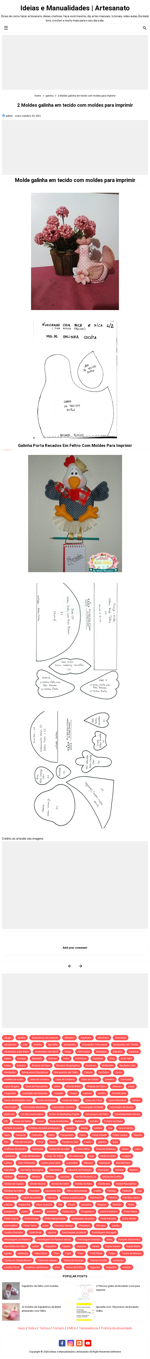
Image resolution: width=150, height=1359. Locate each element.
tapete (8, 1253)
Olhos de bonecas (77, 1190)
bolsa (7, 1065)
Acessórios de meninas (45, 1037)
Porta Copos (11, 1218)
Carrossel (126, 1079)
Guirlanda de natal (59, 1148)
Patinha (112, 1197)
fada (7, 1135)
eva (110, 1128)
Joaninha (9, 1156)
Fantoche (37, 1135)
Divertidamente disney (127, 1114)
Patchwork (96, 1197)
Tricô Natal (96, 1253)
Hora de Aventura (105, 1148)
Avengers (101, 1051)
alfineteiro (103, 1037)
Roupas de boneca (129, 1239)
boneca (21, 1065)
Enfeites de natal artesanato (44, 1128)
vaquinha (111, 1267)
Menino (134, 1169)
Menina (119, 1169)
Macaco (88, 1162)
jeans (138, 1148)
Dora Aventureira (59, 1121)
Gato (115, 1141)
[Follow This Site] (79, 1343)
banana (21, 1058)
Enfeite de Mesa (113, 1121)
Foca (40, 1141)
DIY (6, 1121)
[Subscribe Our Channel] (88, 1343)
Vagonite (95, 1267)
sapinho (81, 1246)
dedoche (9, 1114)
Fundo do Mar (70, 1141)
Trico (80, 1253)
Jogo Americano (30, 1156)
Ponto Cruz (68, 1211)
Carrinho (109, 1079)
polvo (24, 1211)
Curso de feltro (70, 1100)
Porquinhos (87, 1211)
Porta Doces (31, 1218)
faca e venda (125, 1128)
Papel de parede (32, 1197)
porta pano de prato (83, 1218)
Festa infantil (99, 1135)
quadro (116, 1225)
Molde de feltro (60, 1183)
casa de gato (11, 1086)
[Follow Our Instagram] (70, 1343)
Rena (109, 1239)
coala (131, 1086)
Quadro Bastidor (13, 1232)
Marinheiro (55, 1169)
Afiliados (69, 1037)
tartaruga (23, 1253)
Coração (58, 1093)
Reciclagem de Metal (74, 1232)
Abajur (8, 1037)
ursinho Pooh (11, 1267)
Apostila (52, 1044)
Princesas (84, 1225)
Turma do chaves (47, 1260)
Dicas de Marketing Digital (64, 1114)
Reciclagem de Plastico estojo (54, 1239)
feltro (51, 1135)
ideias (125, 1148)
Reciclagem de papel (104, 1232)
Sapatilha (50, 1246)
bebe (66, 1058)
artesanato (70, 1044)
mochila (64, 1176)
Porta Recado (108, 1218)
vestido (126, 1267)
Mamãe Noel (123, 1162)
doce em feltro (22, 1121)
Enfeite (94, 1121)
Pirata (131, 1204)
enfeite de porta (13, 1128)
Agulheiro (86, 1037)
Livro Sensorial (26, 1162)
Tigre (68, 1253)
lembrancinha (108, 1156)
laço (91, 1156)
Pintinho (117, 1204)
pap (139, 1190)
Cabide (88, 1072)
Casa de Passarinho (36, 1086)
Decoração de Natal (92, 1107)
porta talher (10, 1225)
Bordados (10, 1072)
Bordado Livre (127, 1065)
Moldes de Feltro (13, 1190)
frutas (52, 1141)
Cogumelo (10, 1093)
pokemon (9, 1211)
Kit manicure (76, 1156)
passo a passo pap (73, 1197)
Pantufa (126, 1190)
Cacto (118, 1072)
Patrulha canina (131, 1197)
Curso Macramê (117, 1100)
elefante (79, 1121)
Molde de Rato (83, 1183)
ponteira (51, 1211)
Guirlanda (37, 1148)
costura (87, 1093)
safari (35, 1246)
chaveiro (117, 1086)
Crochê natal (119, 1093)
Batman (52, 1058)
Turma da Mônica (131, 1253)
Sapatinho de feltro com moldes (40, 1286)
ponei (37, 1211)
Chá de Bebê (73, 1086)
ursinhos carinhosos (36, 1267)
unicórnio (118, 1260)
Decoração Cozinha (63, 1107)
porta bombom (108, 1211)
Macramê (104, 1162)
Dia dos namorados (32, 1114)
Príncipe (100, 1225)
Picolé (71, 1204)
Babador (118, 1051)
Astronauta (84, 1051)
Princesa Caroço (63, 1225)
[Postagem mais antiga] (80, 966)
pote (45, 1225)
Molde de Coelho (112, 1176)
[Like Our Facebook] (62, 1343)
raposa (52, 1232)
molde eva (104, 1183)
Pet (60, 1204)
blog (112, 1058)
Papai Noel (10, 1197)
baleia (7, 1058)
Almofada (120, 1037)
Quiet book (35, 1232)
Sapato (66, 1246)
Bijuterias (98, 1058)
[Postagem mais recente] (69, 966)
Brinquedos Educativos (35, 1072)
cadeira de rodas (13, 1079)
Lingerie (126, 1156)
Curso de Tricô (93, 1100)
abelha (21, 1037)
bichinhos (81, 1058)
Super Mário (133, 1246)
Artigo (67, 1051)
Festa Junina (120, 1135)
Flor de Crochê (23, 1141)
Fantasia (20, 1135)
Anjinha (38, 1044)
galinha (102, 1141)
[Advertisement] (75, 62)
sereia (95, 1246)
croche (102, 1093)
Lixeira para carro (50, 1162)
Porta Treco (30, 1225)
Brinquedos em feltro (66, 1072)
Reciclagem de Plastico (17, 1239)
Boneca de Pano (41, 1065)
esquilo (70, 1128)
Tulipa (111, 1253)
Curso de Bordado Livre (17, 1100)
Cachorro (104, 1072)
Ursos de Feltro (74, 1267)
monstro (34, 1190)
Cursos (136, 1100)
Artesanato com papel (94, 1044)
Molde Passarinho (126, 1183)
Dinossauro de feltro (97, 1114)
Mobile (50, 1176)
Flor (6, 1141)
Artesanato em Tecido (125, 1044)
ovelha (97, 1190)
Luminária (72, 1162)
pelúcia (8, 1204)
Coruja (73, 1093)
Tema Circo (40, 1253)
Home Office (83, 1148)
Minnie (22, 1176)
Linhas (8, 1162)
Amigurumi (10, 1044)
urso (57, 1267)
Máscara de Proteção (80, 1169)
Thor (56, 1253)
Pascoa (51, 1197)
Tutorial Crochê (98, 1260)
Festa (83, 1135)
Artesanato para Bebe (16, 1051)
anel (25, 1044)
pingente (86, 1204)
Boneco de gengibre (67, 1065)
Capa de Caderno (65, 1079)
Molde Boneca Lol (86, 1176)
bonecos (91, 1065)
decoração (10, 1107)
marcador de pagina (31, 1169)
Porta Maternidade (55, 1218)
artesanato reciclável (46, 1051)
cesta (57, 1086)
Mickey (8, 1176)
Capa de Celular (90, 1079)
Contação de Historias (34, 1093)
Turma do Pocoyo (73, 1260)
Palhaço (111, 1190)
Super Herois (112, 1246)
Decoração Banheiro (34, 1107)
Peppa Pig (24, 1204)
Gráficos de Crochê (15, 1148)
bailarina (133, 1051)
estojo (84, 1128)
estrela (98, 1128)
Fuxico (88, 1141)
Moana (36, 1176)
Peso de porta (44, 1204)
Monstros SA (53, 1190)
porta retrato (129, 1218)
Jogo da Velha (54, 1156)
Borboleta (107, 1065)
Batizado (37, 1058)
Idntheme (115, 1351)
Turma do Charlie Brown (17, 1260)
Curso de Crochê (46, 1100)
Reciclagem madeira (88, 1239)
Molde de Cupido (14, 1183)
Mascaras (103, 1169)
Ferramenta (67, 1135)
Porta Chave (130, 1211)
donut (40, 1121)
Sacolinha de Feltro (15, 1246)
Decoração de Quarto (121, 1107)
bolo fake (126, 1058)
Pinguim (101, 1204)
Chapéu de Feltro (96, 1086)
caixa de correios (39, 1079)
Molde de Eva (37, 1183)
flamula (138, 1135)
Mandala (9, 1169)
